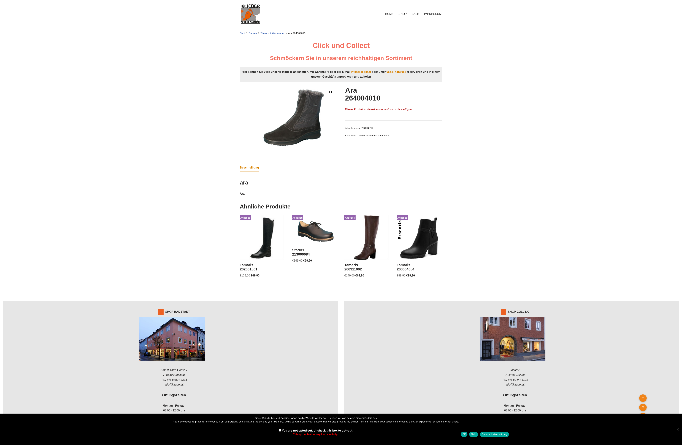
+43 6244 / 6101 (518, 379)
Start (242, 33)
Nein (473, 434)
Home (389, 13)
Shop (403, 13)
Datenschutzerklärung (494, 434)
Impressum (433, 13)
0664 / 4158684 (396, 71)
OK (464, 434)
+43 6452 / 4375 (177, 379)
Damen (253, 33)
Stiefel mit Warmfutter (272, 33)
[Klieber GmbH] (250, 14)
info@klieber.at (361, 71)
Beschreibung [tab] (249, 167)
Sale (415, 13)
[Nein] (677, 429)
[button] (331, 92)
